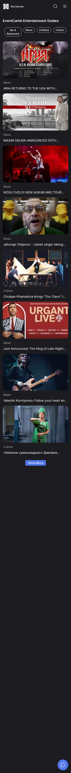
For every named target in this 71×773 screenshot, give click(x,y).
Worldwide (17, 6)
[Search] (55, 6)
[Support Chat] (63, 765)
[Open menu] (64, 6)
